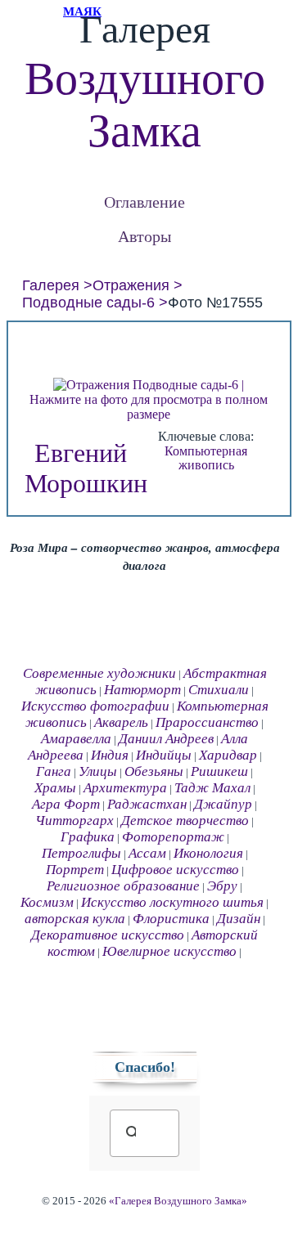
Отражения (131, 285)
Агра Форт (66, 804)
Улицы (98, 771)
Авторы (144, 236)
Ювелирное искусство (169, 951)
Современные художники (99, 673)
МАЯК (82, 11)
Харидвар (228, 755)
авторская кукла (75, 918)
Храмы (55, 788)
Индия (110, 755)
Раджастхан (147, 804)
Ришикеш (219, 771)
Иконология (208, 853)
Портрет (75, 869)
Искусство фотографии (95, 706)
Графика (88, 837)
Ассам (147, 853)
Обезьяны (153, 771)
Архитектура (125, 788)
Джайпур (223, 804)
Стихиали (218, 689)
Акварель (121, 722)
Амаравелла (76, 739)
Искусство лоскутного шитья (172, 902)
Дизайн (238, 918)
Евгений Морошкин (86, 468)
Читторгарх (74, 820)
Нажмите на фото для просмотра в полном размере (148, 406)
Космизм (47, 902)
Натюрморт (142, 689)
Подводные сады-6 (88, 302)
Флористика (171, 918)
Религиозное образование (123, 886)
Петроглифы (81, 853)
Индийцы (164, 755)
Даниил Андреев (166, 739)
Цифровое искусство (175, 869)
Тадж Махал (212, 788)
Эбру (222, 886)
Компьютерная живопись (206, 458)
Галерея (50, 285)
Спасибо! (145, 1067)
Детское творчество (185, 820)
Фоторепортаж (173, 837)
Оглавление (144, 202)
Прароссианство (207, 722)
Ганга (53, 771)
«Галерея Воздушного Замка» (178, 1201)
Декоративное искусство (107, 935)
